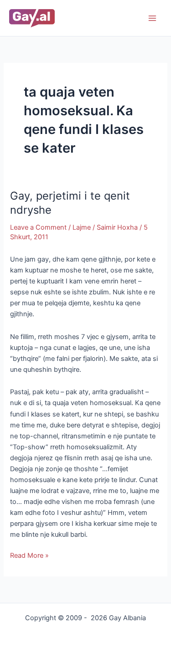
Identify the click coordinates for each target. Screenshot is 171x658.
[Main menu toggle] (152, 18)
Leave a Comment (38, 227)
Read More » (29, 555)
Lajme (82, 227)
